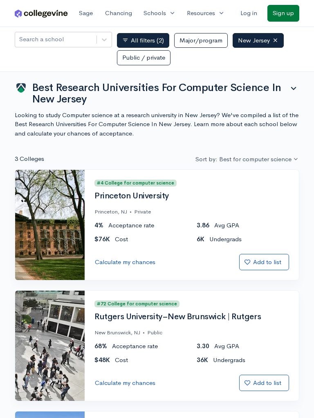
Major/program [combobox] (200, 40)
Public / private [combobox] (143, 57)
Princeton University (131, 195)
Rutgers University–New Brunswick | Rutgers (177, 316)
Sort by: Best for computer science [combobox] (243, 159)
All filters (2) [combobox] (143, 40)
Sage (86, 13)
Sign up (283, 13)
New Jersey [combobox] (254, 40)
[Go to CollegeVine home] (41, 13)
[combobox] (20, 39)
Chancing (118, 13)
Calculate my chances (125, 262)
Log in (248, 13)
